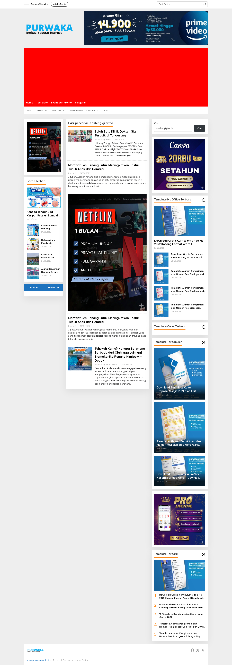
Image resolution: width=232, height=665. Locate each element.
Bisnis (108, 139)
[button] (205, 4)
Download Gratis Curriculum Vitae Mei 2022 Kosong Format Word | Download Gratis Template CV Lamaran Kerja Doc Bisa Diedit (179, 242)
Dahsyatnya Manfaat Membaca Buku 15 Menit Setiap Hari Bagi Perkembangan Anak (50, 242)
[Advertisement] (116, 73)
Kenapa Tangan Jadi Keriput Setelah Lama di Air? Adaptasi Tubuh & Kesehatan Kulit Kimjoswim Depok (42, 213)
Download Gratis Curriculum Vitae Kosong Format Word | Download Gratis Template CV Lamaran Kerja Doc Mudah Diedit (188, 256)
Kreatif (115, 364)
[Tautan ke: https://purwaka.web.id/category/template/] (204, 342)
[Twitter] (197, 650)
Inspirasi (72, 173)
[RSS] (203, 650)
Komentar (53, 287)
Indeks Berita (81, 660)
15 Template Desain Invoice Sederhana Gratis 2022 (181, 615)
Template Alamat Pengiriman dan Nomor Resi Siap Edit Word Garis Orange (187, 306)
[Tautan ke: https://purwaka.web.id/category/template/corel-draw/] (204, 327)
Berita (108, 364)
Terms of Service (62, 660)
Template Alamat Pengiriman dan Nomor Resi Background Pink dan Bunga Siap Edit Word (187, 272)
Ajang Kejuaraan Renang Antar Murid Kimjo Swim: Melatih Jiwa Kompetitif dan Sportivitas (50, 270)
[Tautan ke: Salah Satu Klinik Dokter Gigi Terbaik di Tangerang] (80, 135)
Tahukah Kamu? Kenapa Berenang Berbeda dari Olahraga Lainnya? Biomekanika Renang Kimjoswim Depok (120, 354)
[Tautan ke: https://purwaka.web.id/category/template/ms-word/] (204, 200)
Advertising (100, 139)
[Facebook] (192, 650)
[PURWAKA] (49, 27)
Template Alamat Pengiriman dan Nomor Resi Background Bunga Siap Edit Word (187, 289)
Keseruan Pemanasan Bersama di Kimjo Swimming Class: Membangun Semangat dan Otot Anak (50, 256)
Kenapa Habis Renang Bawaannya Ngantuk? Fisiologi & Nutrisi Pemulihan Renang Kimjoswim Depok (49, 227)
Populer (34, 287)
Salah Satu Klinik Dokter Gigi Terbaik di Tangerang (115, 133)
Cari (156, 123)
